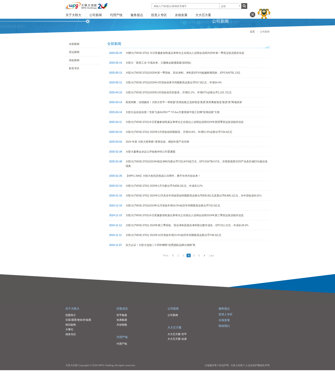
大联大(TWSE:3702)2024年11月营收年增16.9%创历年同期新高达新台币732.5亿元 (173, 205)
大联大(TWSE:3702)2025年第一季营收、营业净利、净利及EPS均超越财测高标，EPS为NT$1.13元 (183, 72)
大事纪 (69, 329)
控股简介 (70, 315)
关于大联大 (73, 15)
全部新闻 (74, 43)
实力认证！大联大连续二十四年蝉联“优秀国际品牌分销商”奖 (160, 244)
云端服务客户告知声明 (216, 365)
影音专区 (74, 68)
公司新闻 (95, 15)
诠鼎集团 (122, 319)
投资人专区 (159, 15)
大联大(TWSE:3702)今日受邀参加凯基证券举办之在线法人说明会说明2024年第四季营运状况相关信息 (185, 121)
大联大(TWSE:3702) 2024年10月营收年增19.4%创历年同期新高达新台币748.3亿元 (173, 235)
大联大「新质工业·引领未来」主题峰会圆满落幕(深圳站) (158, 62)
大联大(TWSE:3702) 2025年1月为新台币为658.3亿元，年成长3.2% (164, 185)
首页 (252, 31)
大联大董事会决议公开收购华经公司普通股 (150, 151)
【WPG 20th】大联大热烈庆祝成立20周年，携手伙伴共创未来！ (163, 175)
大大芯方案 (203, 15)
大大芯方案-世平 (177, 334)
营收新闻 (74, 60)
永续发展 (181, 15)
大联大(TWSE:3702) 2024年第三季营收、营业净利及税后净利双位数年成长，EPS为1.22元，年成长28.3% (187, 225)
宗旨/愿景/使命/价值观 (78, 319)
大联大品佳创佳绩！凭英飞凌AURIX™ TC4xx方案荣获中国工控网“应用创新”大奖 (173, 112)
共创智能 (122, 324)
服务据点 (137, 15)
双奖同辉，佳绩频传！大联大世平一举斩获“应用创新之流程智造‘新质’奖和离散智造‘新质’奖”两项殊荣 (184, 102)
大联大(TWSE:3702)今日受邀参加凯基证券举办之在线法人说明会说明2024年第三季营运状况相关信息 (185, 215)
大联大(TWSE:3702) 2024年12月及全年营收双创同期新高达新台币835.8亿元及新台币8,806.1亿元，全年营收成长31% (194, 195)
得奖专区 (70, 334)
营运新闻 (74, 52)
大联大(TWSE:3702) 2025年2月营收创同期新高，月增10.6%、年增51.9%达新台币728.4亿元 (179, 131)
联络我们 (224, 325)
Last (211, 255)
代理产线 (116, 15)
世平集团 (122, 315)
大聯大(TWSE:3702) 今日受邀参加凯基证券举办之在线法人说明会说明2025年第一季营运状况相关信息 (185, 52)
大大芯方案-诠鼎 (177, 338)
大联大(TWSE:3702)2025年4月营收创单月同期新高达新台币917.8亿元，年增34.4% (174, 82)
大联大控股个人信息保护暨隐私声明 (250, 365)
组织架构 (70, 324)
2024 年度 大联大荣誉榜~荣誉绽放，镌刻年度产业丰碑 (157, 141)
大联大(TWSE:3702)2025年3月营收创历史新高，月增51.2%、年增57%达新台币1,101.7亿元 (179, 92)
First (165, 255)
